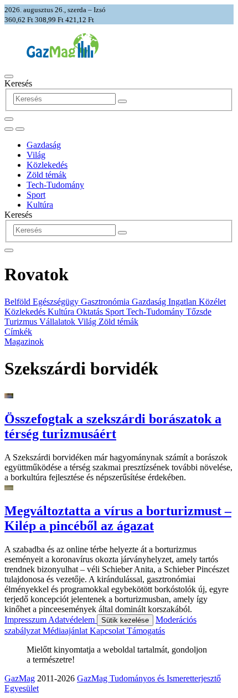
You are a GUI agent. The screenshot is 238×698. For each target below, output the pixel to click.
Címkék (18, 331)
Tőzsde (198, 311)
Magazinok (24, 341)
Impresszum (26, 619)
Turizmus (21, 321)
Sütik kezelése (125, 620)
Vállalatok (58, 321)
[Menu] (8, 76)
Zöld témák (46, 174)
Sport (36, 194)
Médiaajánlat (66, 630)
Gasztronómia (106, 301)
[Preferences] (8, 119)
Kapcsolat (108, 630)
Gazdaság (44, 145)
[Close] (8, 250)
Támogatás (146, 630)
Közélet (212, 301)
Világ (36, 155)
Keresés (18, 83)
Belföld (18, 301)
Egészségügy (57, 301)
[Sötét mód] (8, 129)
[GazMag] (63, 54)
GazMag (19, 678)
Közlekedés (47, 165)
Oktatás (90, 311)
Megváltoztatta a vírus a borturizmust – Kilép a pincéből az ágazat (117, 518)
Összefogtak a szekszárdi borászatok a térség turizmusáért (112, 426)
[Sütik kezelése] (19, 129)
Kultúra (40, 204)
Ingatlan (183, 301)
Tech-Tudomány (55, 184)
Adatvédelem (72, 619)
